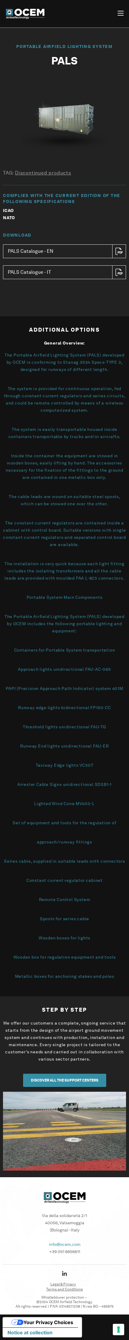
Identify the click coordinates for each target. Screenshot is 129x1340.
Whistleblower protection (62, 1297)
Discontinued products (43, 173)
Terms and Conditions (64, 1289)
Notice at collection (30, 1333)
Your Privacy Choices (48, 1322)
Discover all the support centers (64, 1080)
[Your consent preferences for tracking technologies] (118, 1329)
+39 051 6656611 (64, 1251)
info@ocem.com (64, 1244)
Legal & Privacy (63, 1284)
